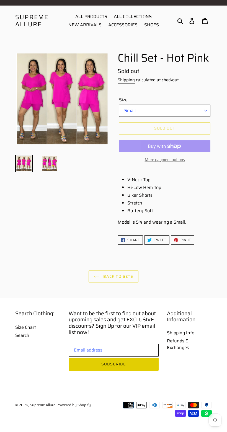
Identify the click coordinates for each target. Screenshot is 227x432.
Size (123, 100)
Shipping (126, 80)
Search (22, 335)
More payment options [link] (165, 160)
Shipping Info (180, 332)
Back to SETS (117, 276)
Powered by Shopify (73, 405)
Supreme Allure (31, 21)
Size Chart (25, 327)
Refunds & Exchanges (178, 344)
